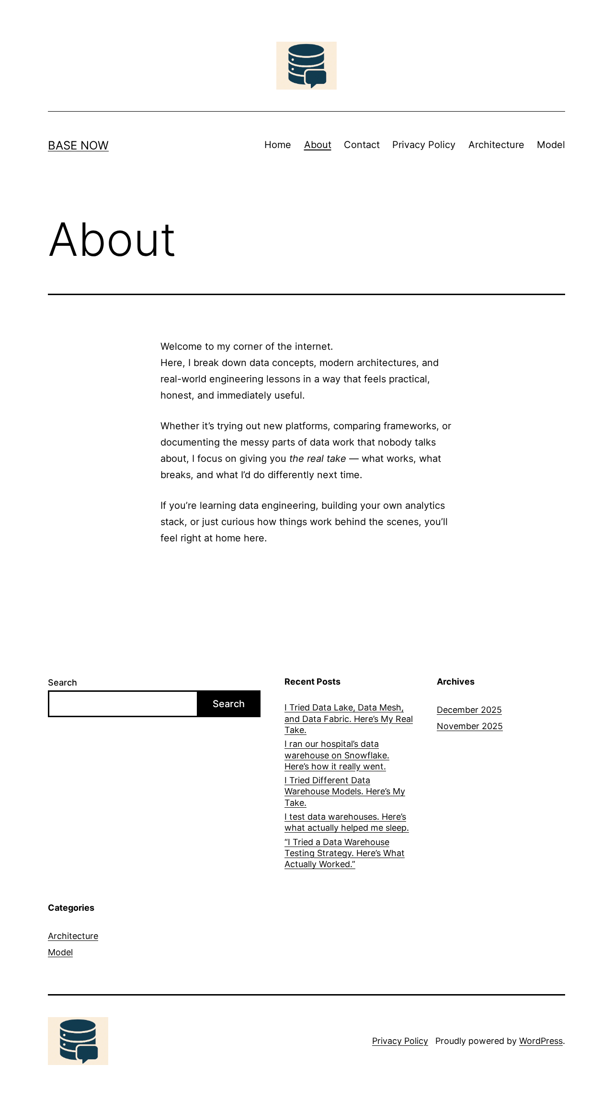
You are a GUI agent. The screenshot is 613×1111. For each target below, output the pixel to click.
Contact (362, 144)
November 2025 (470, 726)
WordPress (541, 1041)
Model (551, 144)
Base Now (78, 145)
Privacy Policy (423, 144)
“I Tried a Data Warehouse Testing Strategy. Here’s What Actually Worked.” (344, 853)
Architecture (496, 144)
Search (62, 682)
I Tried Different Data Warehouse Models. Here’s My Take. (344, 791)
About (317, 144)
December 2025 (469, 710)
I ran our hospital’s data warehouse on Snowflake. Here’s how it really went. (336, 755)
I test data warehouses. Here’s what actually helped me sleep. (346, 822)
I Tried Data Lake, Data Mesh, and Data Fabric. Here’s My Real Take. (348, 718)
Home (277, 144)
